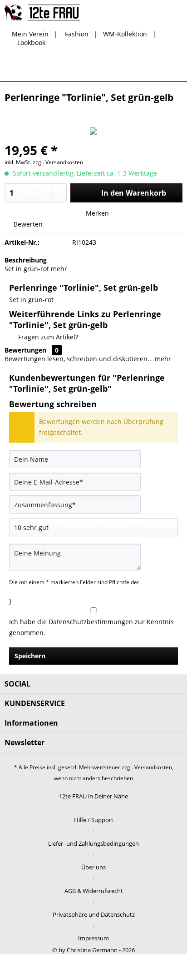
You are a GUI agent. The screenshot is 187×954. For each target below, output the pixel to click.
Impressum (93, 938)
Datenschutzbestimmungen (91, 621)
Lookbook (31, 42)
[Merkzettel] (128, 68)
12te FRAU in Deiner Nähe (93, 796)
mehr (58, 268)
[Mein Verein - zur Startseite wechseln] (42, 12)
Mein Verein (30, 34)
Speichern (30, 655)
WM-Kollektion (125, 34)
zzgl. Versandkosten (58, 162)
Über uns (93, 867)
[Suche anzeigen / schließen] (106, 68)
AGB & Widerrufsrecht (93, 891)
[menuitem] (106, 68)
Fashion (77, 34)
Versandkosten (153, 767)
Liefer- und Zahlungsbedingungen (93, 843)
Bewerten (27, 224)
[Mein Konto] (150, 68)
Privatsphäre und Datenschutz (94, 914)
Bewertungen (25, 350)
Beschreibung (26, 260)
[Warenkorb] (172, 68)
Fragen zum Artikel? (47, 337)
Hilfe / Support (93, 820)
